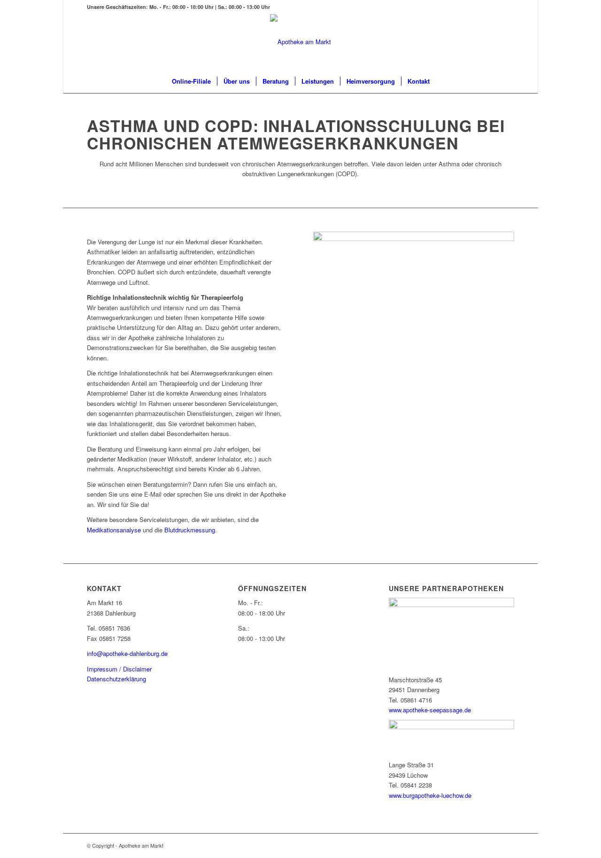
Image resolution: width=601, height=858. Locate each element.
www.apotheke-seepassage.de (430, 709)
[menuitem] (191, 81)
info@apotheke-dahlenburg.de (127, 653)
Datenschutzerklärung (116, 678)
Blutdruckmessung (189, 529)
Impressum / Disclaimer (119, 668)
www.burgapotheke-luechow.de (430, 795)
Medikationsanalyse (114, 529)
